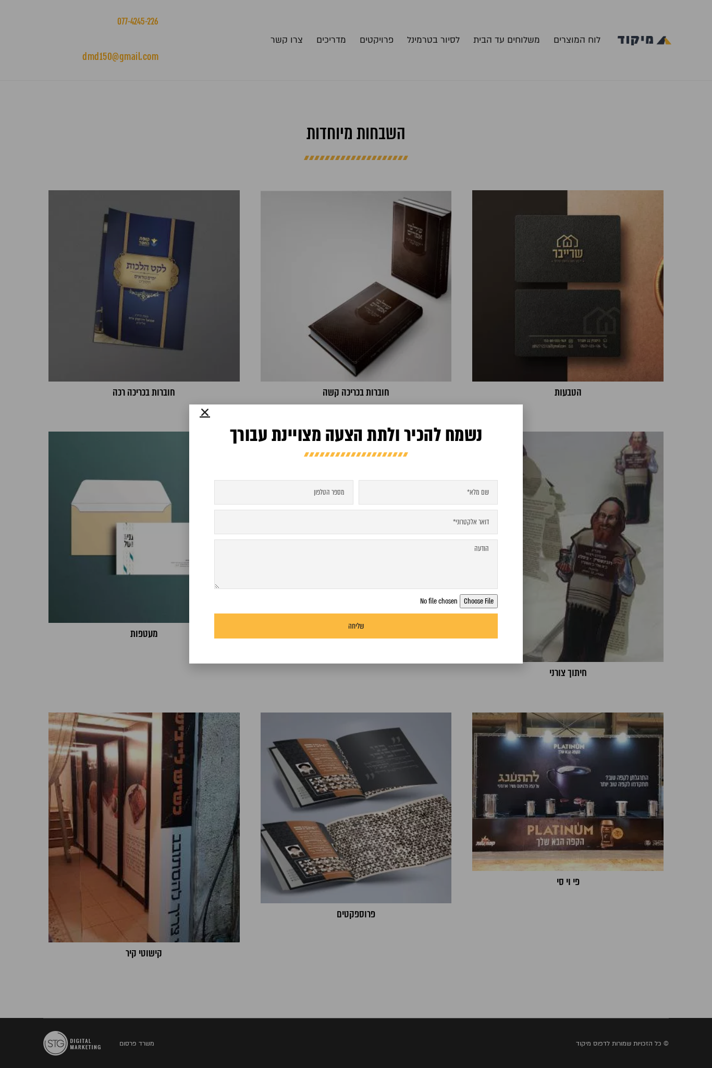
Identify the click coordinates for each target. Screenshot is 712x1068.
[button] (205, 412)
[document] (356, 534)
